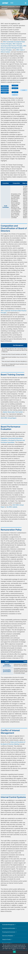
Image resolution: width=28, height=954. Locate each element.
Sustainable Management (8, 924)
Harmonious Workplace (7, 935)
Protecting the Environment (8, 932)
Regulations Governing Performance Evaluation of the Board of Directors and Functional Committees (13, 440)
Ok (14, 951)
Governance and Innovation (8, 928)
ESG (11, 3)
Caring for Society (6, 939)
